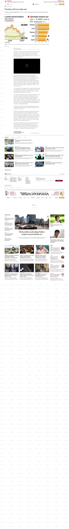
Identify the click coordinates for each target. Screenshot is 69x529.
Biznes (11, 6)
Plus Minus (38, 197)
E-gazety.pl (27, 178)
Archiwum (19, 180)
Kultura (43, 197)
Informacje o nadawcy (13, 180)
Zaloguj (62, 4)
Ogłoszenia (19, 178)
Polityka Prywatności (13, 177)
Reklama (19, 177)
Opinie (51, 245)
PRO (28, 197)
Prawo (25, 197)
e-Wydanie (56, 4)
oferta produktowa (19, 187)
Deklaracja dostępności (13, 181)
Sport (50, 197)
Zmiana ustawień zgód (13, 178)
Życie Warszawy (28, 183)
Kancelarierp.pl (28, 181)
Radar (47, 197)
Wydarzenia (15, 197)
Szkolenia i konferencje (8, 185)
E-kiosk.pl (27, 177)
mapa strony (6, 187)
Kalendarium (12, 187)
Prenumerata (20, 179)
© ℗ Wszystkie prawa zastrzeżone (19, 132)
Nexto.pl (27, 179)
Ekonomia (37, 4)
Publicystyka (33, 197)
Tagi (25, 137)
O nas (5, 177)
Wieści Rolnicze (28, 182)
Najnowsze (19, 137)
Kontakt (6, 178)
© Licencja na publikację (17, 131)
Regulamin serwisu (13, 179)
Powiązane (6, 137)
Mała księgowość (28, 180)
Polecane (13, 137)
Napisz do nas (7, 179)
